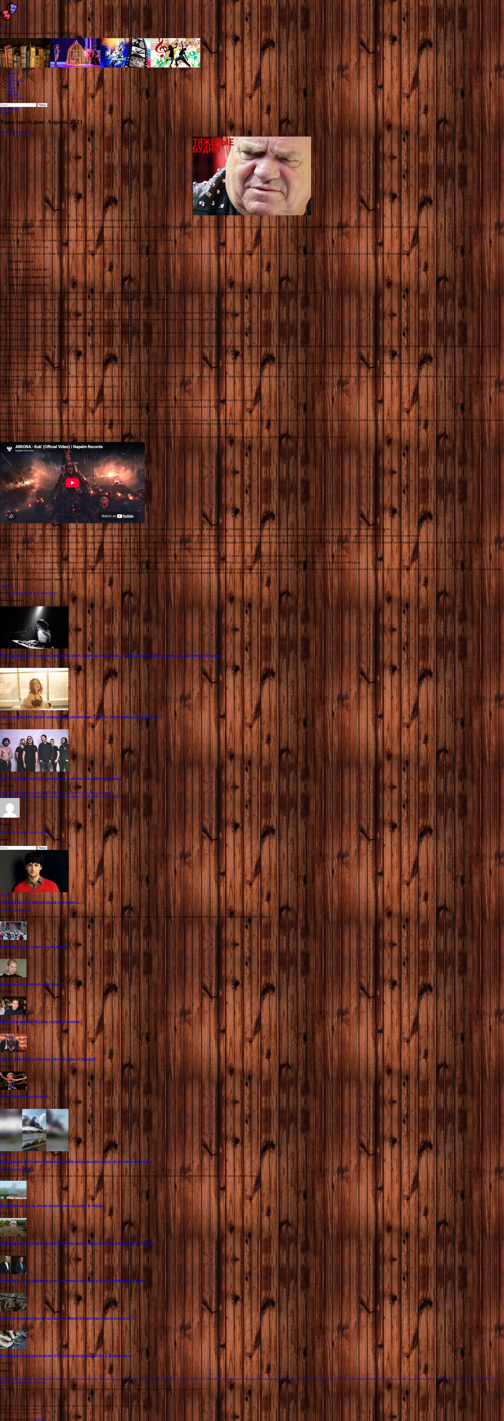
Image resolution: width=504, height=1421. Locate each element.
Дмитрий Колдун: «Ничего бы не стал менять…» (42, 902)
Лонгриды (263, 1378)
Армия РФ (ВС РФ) (189, 1378)
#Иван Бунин (47, 1378)
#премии (104, 1378)
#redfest (4, 1378)
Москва (291, 1378)
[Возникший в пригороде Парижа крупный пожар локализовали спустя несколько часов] (34, 1150)
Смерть (456, 1378)
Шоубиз (13, 94)
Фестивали (16, 1382)
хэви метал (50, 592)
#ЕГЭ (36, 1378)
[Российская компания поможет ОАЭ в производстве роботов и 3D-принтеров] (13, 1347)
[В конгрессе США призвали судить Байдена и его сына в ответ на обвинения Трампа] (13, 1273)
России (393, 1378)
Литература (15, 80)
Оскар (351, 1378)
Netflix (165, 1378)
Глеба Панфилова (216, 1378)
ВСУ (203, 1378)
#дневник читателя (66, 1378)
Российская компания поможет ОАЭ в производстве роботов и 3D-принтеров (66, 1355)
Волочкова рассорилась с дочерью (29, 984)
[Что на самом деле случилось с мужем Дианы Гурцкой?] (13, 1051)
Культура (14, 73)
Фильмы (27, 1382)
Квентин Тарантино (246, 1378)
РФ (367, 1378)
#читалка (129, 1378)
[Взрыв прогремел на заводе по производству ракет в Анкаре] (13, 1198)
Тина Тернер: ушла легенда (23, 1096)
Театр (11, 90)
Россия (411, 1378)
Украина (483, 1378)
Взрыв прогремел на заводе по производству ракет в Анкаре (52, 1205)
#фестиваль (116, 1378)
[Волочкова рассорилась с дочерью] (13, 976)
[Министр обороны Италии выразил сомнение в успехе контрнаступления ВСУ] (13, 1310)
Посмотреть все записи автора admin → (26, 832)
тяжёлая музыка (32, 592)
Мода (11, 83)
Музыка (13, 87)
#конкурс (94, 1378)
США (431, 1378)
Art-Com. (6, 26)
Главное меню (9, 108)
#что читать (141, 1378)
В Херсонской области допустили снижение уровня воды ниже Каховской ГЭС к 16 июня (76, 1243)
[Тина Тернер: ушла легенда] (13, 1088)
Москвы (310, 1378)
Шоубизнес (39, 1382)
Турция (474, 1378)
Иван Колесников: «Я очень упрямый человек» (41, 1021)
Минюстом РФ (278, 1378)
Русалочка (421, 1378)
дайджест (15, 592)
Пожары (360, 1378)
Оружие (343, 1378)
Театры (465, 1378)
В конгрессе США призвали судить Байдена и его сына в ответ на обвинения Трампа (73, 1280)
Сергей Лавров (443, 1378)
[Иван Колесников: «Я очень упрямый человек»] (13, 1013)
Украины (5, 1382)
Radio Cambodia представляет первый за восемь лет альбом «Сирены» (60, 778)
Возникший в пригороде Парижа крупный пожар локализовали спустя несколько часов (76, 1161)
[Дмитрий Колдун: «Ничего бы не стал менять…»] (34, 891)
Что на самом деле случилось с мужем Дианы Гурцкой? (48, 1059)
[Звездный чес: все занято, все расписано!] (13, 938)
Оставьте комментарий (15, 131)
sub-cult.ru (6, 586)
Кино (11, 76)
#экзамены (154, 1378)
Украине (493, 1378)
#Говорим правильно (20, 1378)
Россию (402, 1378)
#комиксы (82, 1378)
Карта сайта (16, 98)
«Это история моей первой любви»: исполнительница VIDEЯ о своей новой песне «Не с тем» (79, 717)
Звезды (230, 1378)
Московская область (327, 1378)
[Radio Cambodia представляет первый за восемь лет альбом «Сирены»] (34, 770)
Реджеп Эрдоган (379, 1378)
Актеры (174, 1378)
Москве (300, 1378)
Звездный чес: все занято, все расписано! (34, 946)
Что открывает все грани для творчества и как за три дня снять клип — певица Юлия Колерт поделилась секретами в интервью (110, 655)
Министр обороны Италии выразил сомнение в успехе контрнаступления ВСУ (67, 1318)
